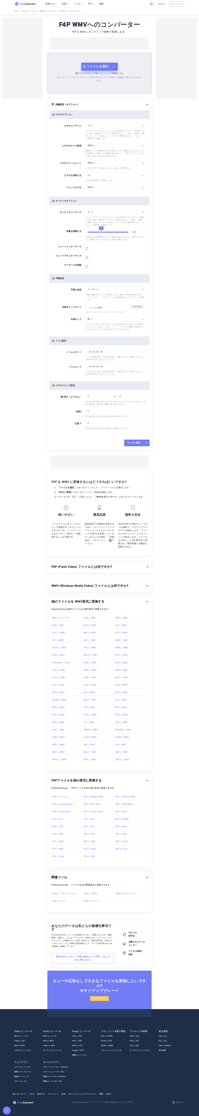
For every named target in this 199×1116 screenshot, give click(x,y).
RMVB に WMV (91, 729)
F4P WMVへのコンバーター (69, 11)
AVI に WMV (89, 692)
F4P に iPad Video (124, 804)
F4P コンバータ (59, 796)
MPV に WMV (58, 722)
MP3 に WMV (121, 677)
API (90, 4)
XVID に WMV (90, 715)
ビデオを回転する (72, 175)
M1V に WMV (121, 707)
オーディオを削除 (72, 265)
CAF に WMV (121, 633)
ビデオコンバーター (22, 1050)
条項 (63, 1094)
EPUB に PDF (106, 1041)
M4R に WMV (121, 640)
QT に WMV (120, 744)
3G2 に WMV (121, 722)
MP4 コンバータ (21, 1036)
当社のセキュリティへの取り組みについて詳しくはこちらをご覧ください (83, 958)
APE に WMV (90, 647)
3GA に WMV (90, 618)
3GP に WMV (121, 692)
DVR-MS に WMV (123, 729)
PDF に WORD (107, 1036)
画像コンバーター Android (54, 1076)
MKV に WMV (90, 700)
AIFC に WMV (58, 633)
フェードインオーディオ (69, 246)
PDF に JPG (77, 1041)
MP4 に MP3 (48, 1041)
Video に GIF (19, 1041)
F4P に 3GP (57, 826)
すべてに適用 (133, 442)
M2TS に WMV (122, 759)
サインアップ (176, 4)
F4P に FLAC (121, 849)
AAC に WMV (58, 685)
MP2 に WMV (121, 655)
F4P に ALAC (121, 841)
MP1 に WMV (90, 633)
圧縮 (64, 4)
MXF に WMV (58, 715)
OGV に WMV (121, 685)
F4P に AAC (121, 834)
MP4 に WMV (58, 692)
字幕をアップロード (71, 307)
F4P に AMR (89, 841)
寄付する (41, 1094)
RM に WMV (89, 744)
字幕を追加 (76, 289)
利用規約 (120, 77)
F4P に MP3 (58, 841)
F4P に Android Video (62, 804)
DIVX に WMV (90, 737)
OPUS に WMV (59, 647)
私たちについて (19, 1094)
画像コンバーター (79, 1055)
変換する (49, 4)
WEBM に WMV (59, 700)
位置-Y (78, 423)
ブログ (32, 1094)
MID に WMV (90, 640)
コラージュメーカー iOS (53, 1072)
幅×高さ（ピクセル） (71, 397)
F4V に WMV (89, 707)
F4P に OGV (57, 834)
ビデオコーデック (72, 126)
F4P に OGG (89, 856)
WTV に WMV (121, 715)
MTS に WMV (90, 759)
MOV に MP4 (19, 1046)
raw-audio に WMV (61, 662)
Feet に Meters (165, 1046)
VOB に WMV (58, 737)
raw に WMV (121, 625)
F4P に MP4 (121, 826)
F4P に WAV (57, 849)
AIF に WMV (58, 640)
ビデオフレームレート (70, 163)
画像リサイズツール (22, 1072)
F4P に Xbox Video (61, 811)
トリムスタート (73, 352)
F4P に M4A (58, 856)
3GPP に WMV (122, 737)
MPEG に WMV (59, 759)
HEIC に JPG (77, 1046)
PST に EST (134, 1041)
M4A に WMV (121, 662)
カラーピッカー (20, 1081)
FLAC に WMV (58, 670)
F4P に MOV (121, 811)
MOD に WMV (90, 752)
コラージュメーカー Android (55, 1067)
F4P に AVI (89, 826)
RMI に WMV (58, 625)
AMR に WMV (90, 677)
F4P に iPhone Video (125, 796)
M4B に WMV (121, 647)
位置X (78, 411)
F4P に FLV (57, 819)
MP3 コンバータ (50, 1036)
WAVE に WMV (90, 655)
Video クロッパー (92, 901)
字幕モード (76, 319)
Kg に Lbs (163, 1041)
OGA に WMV (58, 655)
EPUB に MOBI (107, 1046)
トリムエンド (74, 367)
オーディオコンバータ (52, 1050)
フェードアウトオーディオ (68, 256)
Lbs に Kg (163, 1036)
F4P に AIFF (89, 834)
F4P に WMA (90, 849)
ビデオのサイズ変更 (71, 146)
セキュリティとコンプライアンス (82, 1094)
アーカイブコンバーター (140, 1050)
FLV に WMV (121, 700)
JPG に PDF (77, 1036)
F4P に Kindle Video (93, 811)
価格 (101, 4)
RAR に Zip (134, 1036)
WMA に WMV (90, 670)
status (108, 1094)
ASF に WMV (58, 729)
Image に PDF (78, 1050)
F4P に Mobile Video (93, 796)
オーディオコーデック (70, 212)
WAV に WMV (121, 670)
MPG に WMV (58, 744)
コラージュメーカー (22, 1067)
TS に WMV (89, 722)
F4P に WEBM (122, 819)
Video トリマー (59, 901)
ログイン (162, 4)
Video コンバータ (28, 11)
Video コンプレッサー (126, 893)
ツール (77, 4)
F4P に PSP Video (92, 804)
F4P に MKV (89, 819)
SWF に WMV (121, 752)
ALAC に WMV (59, 677)
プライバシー (53, 1094)
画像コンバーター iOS (52, 1081)
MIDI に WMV (90, 625)
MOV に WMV (58, 707)
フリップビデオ (73, 187)
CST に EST (134, 1046)
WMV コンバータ (47, 11)
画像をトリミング (21, 1076)
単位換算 (162, 1050)
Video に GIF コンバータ (64, 893)
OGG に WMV (90, 662)
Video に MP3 (90, 893)
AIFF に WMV (90, 685)
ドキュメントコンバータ (111, 1050)
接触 (101, 1094)
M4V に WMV (58, 752)
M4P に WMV (121, 618)
